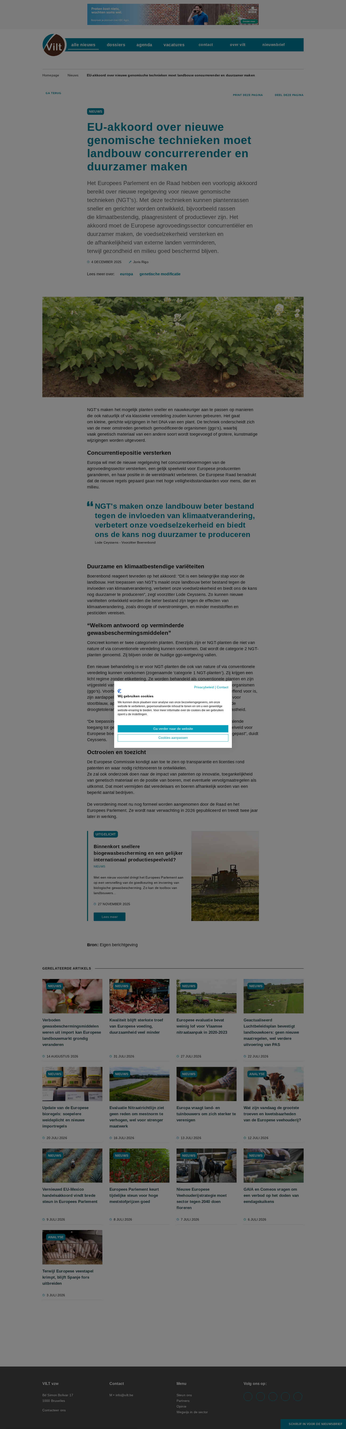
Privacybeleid (204, 687)
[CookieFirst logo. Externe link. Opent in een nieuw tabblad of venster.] (119, 691)
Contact (222, 687)
